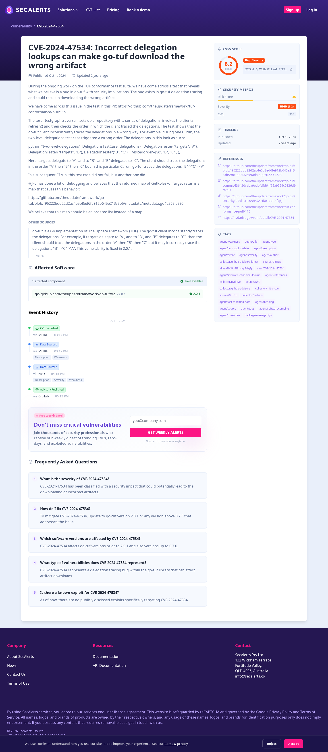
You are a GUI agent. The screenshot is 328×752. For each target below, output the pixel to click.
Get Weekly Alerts (165, 432)
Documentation (106, 656)
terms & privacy (176, 744)
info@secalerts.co (250, 676)
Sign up (292, 9)
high (287, 106)
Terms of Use (18, 683)
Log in (311, 9)
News (12, 665)
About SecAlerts (20, 656)
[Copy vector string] (291, 69)
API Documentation (109, 665)
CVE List (93, 9)
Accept (293, 744)
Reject (271, 744)
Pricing (113, 9)
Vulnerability (21, 26)
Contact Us (16, 674)
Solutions (66, 9)
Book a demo (138, 9)
